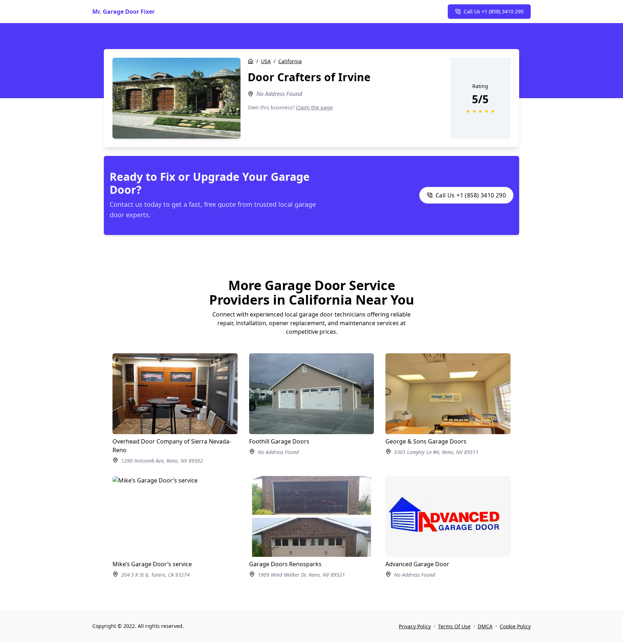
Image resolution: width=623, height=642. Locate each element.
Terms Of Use (454, 626)
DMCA (485, 626)
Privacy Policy (415, 626)
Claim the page (314, 107)
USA (266, 61)
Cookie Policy (515, 626)
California (290, 61)
